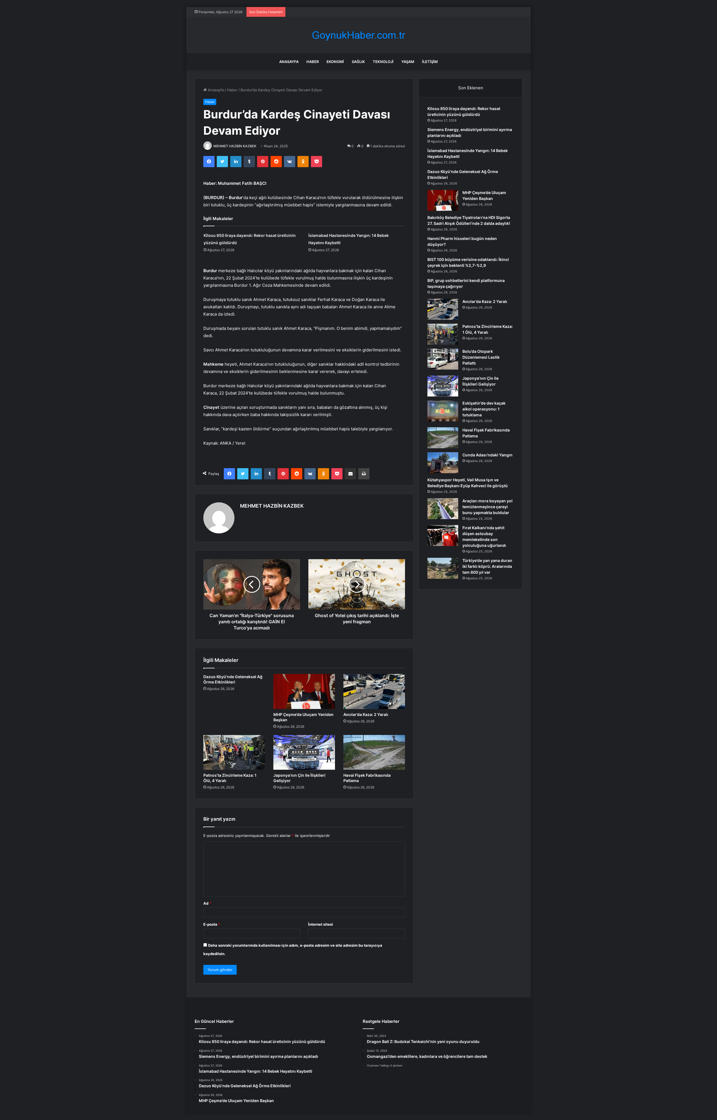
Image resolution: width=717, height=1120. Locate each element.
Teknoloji (383, 61)
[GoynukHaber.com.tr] (358, 35)
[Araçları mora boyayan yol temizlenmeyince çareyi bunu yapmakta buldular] (442, 508)
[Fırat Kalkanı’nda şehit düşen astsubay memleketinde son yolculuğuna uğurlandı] (442, 535)
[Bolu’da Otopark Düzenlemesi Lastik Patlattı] (442, 359)
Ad (207, 903)
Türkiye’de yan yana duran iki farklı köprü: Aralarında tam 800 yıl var (487, 566)
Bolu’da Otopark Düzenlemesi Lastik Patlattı (481, 357)
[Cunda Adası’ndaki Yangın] (442, 462)
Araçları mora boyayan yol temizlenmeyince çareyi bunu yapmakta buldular (487, 506)
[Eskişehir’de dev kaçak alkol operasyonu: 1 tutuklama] (442, 410)
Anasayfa (289, 61)
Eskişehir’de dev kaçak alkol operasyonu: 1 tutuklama (484, 409)
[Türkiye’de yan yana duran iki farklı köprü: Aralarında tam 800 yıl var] (442, 568)
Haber (312, 61)
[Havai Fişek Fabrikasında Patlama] (374, 752)
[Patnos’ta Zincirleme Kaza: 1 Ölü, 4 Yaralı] (234, 752)
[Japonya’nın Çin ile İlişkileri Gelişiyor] (304, 752)
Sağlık (358, 61)
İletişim (430, 61)
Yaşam (407, 61)
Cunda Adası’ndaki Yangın (487, 454)
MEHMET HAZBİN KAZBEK (234, 146)
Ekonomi (335, 61)
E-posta (211, 924)
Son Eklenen (470, 87)
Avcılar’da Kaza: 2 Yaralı (365, 714)
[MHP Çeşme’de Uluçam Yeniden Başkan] (304, 691)
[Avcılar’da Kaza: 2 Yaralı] (374, 691)
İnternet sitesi (320, 924)
